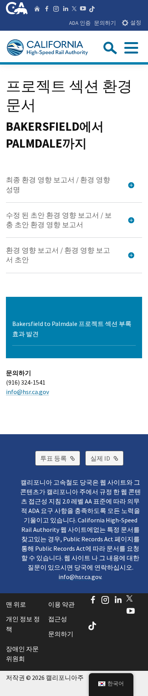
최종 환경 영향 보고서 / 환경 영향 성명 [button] (58, 185)
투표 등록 (60, 458)
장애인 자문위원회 (22, 654)
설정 (135, 22)
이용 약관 (61, 604)
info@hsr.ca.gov (27, 392)
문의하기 (105, 22)
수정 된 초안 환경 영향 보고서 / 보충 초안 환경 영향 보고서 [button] (59, 220)
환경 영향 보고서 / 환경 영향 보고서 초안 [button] (58, 255)
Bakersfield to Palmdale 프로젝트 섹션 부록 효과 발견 (71, 329)
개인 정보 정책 (23, 624)
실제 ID (107, 458)
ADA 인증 (80, 22)
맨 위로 (16, 604)
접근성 (57, 619)
